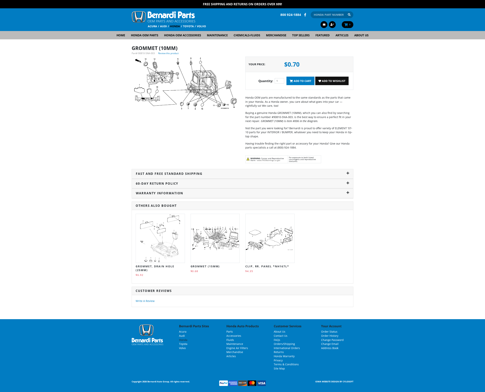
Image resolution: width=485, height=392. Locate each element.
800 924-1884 (290, 14)
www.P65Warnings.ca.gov (268, 160)
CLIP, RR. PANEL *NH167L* (267, 266)
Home (121, 35)
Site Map (279, 368)
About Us (361, 35)
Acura (152, 26)
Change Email (330, 344)
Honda (175, 26)
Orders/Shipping (284, 344)
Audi (163, 26)
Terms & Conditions (286, 364)
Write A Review (145, 301)
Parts (229, 331)
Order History (329, 336)
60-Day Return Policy (157, 183)
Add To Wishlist (333, 81)
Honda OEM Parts (144, 35)
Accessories (233, 336)
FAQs (277, 340)
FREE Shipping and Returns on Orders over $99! (242, 4)
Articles (342, 35)
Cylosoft (348, 381)
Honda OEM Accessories (182, 35)
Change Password (332, 340)
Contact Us (280, 336)
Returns (279, 352)
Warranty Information (159, 193)
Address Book (329, 348)
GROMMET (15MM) (205, 266)
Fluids (230, 340)
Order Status (329, 331)
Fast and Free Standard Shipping (169, 174)
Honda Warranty (284, 356)
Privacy (278, 360)
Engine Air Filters (237, 348)
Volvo (201, 26)
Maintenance (217, 35)
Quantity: (265, 80)
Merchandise (276, 35)
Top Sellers (301, 35)
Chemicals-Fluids (247, 35)
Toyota (188, 26)
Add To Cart (302, 81)
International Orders (287, 348)
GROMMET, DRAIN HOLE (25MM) (155, 268)
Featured (322, 35)
